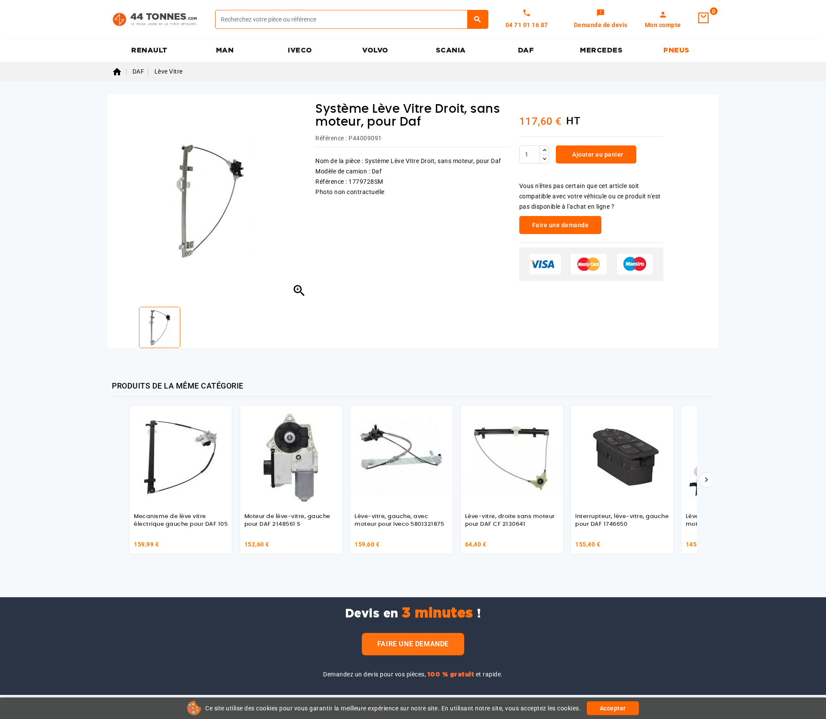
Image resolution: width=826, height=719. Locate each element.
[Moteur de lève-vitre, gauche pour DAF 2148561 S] (291, 457)
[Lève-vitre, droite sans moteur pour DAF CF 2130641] (512, 457)
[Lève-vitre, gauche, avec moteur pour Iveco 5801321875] (401, 457)
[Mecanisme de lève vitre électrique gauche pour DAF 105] (180, 457)
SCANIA (451, 50)
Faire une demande (413, 644)
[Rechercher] (477, 19)
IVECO (300, 50)
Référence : (331, 138)
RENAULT (149, 50)
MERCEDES (601, 50)
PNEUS (676, 50)
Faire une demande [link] (560, 225)
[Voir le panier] (703, 18)
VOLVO (375, 50)
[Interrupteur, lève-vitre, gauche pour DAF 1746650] (622, 457)
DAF (526, 50)
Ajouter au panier (597, 154)
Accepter (613, 708)
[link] (601, 19)
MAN (225, 50)
